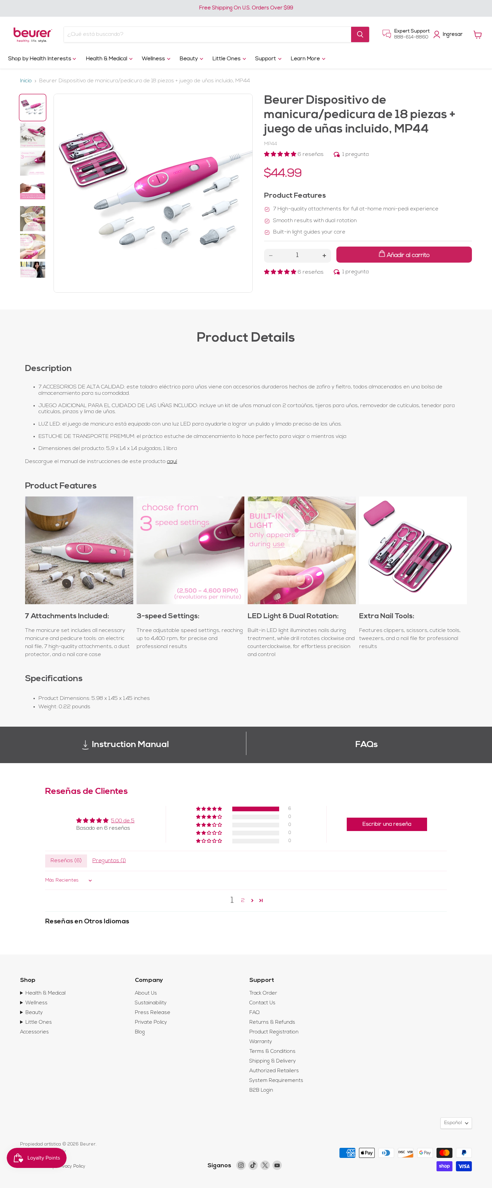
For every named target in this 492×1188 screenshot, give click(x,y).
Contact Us (262, 1003)
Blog (140, 1032)
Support (266, 59)
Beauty (189, 59)
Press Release (152, 1012)
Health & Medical (107, 59)
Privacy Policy (71, 1166)
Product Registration (274, 1032)
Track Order (263, 993)
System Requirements (276, 1080)
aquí (172, 461)
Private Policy (151, 1022)
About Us (146, 993)
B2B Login (261, 1090)
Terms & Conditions (272, 1051)
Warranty (260, 1041)
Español (453, 1122)
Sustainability (151, 1003)
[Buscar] (360, 34)
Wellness (154, 59)
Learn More (306, 59)
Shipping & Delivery (272, 1061)
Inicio (26, 81)
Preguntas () (109, 860)
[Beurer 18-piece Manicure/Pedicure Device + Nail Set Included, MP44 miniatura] (32, 107)
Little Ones (227, 59)
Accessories (34, 1032)
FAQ (254, 1012)
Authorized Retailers (274, 1071)
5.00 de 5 (123, 821)
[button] (281, 154)
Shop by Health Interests (40, 59)
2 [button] (243, 900)
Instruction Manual (130, 744)
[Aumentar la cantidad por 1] (324, 256)
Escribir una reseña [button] (386, 824)
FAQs (366, 744)
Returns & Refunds (272, 1022)
